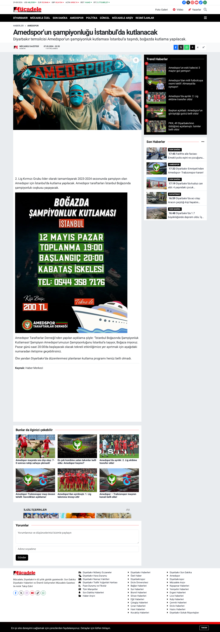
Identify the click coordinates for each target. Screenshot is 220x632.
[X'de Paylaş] (180, 47)
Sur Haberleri (137, 589)
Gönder (22, 557)
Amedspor (175, 575)
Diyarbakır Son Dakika (181, 572)
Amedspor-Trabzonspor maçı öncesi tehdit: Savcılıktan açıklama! (35, 495)
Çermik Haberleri (178, 602)
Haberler (18, 25)
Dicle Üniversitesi (139, 582)
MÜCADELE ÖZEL (40, 17)
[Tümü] (202, 141)
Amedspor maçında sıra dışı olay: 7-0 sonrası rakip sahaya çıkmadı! (35, 461)
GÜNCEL (105, 17)
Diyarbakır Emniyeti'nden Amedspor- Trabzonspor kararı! (186, 170)
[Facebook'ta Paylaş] (176, 47)
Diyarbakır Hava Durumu (95, 575)
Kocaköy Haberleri (140, 612)
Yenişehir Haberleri (179, 589)
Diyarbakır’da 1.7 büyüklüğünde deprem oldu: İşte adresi (186, 215)
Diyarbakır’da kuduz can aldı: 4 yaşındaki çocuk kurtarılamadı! (185, 185)
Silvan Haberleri (138, 595)
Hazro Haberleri (177, 609)
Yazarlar (196, 9)
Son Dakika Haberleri (93, 592)
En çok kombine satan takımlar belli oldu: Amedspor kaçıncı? (77, 461)
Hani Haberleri (138, 609)
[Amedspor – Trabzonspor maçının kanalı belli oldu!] (119, 479)
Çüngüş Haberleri (139, 602)
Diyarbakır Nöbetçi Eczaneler (97, 572)
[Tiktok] (37, 592)
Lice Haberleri (177, 595)
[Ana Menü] (205, 18)
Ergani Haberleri (178, 592)
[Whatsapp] (43, 592)
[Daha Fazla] (192, 47)
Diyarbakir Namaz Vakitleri (96, 579)
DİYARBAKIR (20, 17)
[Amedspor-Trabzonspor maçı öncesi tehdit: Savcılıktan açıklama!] (35, 479)
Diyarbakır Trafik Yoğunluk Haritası (100, 582)
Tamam (204, 628)
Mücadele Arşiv (177, 582)
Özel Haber (136, 575)
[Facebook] (15, 592)
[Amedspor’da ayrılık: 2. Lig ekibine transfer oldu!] (119, 445)
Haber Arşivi (89, 595)
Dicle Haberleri (177, 606)
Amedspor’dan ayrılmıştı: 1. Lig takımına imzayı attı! (74, 495)
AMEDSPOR (77, 17)
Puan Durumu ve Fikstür (94, 585)
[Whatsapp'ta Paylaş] (186, 47)
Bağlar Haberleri (139, 585)
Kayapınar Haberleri (179, 585)
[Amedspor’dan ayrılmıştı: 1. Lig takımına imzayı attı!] (77, 479)
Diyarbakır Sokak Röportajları (184, 612)
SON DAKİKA (60, 17)
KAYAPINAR (174, 194)
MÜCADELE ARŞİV (122, 17)
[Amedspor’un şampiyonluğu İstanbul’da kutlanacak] (77, 92)
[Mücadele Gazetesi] (27, 9)
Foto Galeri (161, 9)
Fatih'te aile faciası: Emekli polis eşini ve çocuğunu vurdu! (185, 156)
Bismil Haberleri (139, 592)
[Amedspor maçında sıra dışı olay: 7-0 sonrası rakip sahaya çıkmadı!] (35, 445)
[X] (21, 592)
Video (180, 9)
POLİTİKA (91, 17)
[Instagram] (26, 592)
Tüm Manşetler (90, 589)
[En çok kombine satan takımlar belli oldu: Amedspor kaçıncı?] (77, 445)
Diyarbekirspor (138, 579)
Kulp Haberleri (177, 599)
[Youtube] (32, 592)
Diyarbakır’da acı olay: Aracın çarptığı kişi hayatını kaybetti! (184, 200)
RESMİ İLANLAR (145, 17)
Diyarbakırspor (177, 579)
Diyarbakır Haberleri (140, 572)
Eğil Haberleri (137, 599)
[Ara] (205, 10)
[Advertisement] (77, 153)
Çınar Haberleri (138, 606)
